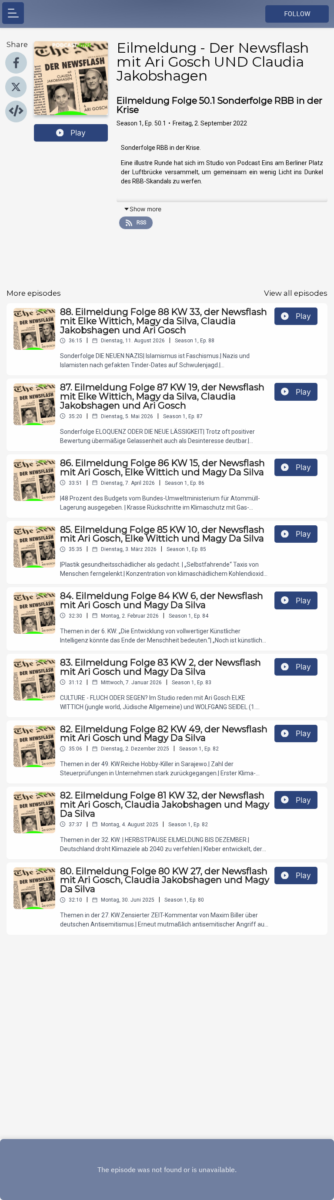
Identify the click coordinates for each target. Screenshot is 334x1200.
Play (78, 132)
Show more (145, 209)
